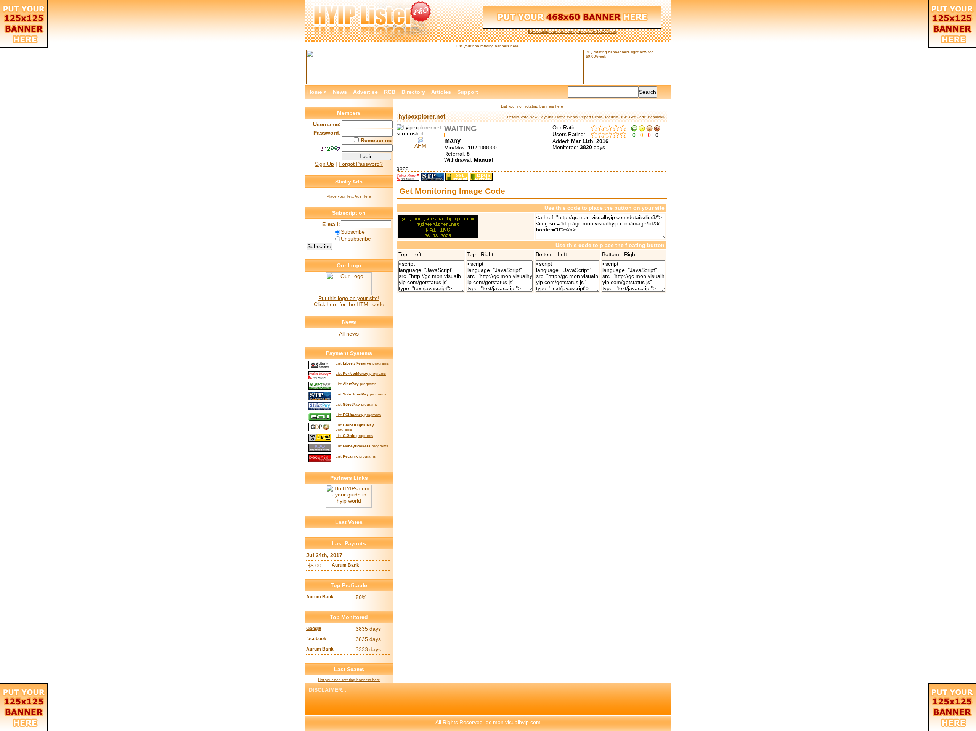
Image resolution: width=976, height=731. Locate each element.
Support (467, 92)
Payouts (546, 117)
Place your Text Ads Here (349, 196)
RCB (389, 92)
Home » (317, 92)
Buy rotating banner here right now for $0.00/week (572, 31)
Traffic (560, 117)
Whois (572, 117)
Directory (413, 92)
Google (313, 628)
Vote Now (528, 117)
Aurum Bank (345, 565)
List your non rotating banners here (487, 46)
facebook (316, 638)
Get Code (637, 117)
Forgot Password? (361, 164)
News (340, 92)
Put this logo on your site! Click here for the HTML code (349, 301)
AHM (420, 146)
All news (349, 334)
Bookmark (656, 117)
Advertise (365, 92)
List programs (362, 363)
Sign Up (324, 164)
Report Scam (590, 117)
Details (513, 117)
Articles (441, 92)
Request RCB (616, 117)
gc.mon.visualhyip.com (513, 722)
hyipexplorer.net (421, 116)
